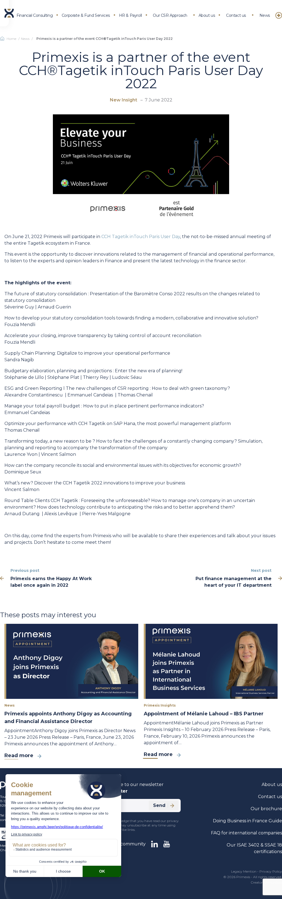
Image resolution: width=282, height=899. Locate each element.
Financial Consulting (35, 15)
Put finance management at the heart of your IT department (234, 582)
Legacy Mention (243, 871)
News (264, 15)
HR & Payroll (130, 15)
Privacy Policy (270, 871)
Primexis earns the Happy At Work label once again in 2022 (51, 582)
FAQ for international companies (246, 832)
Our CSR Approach (170, 15)
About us (207, 15)
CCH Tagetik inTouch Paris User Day (140, 236)
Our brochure (266, 808)
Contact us (236, 15)
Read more (18, 755)
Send (159, 805)
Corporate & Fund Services (86, 15)
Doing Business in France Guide (247, 820)
